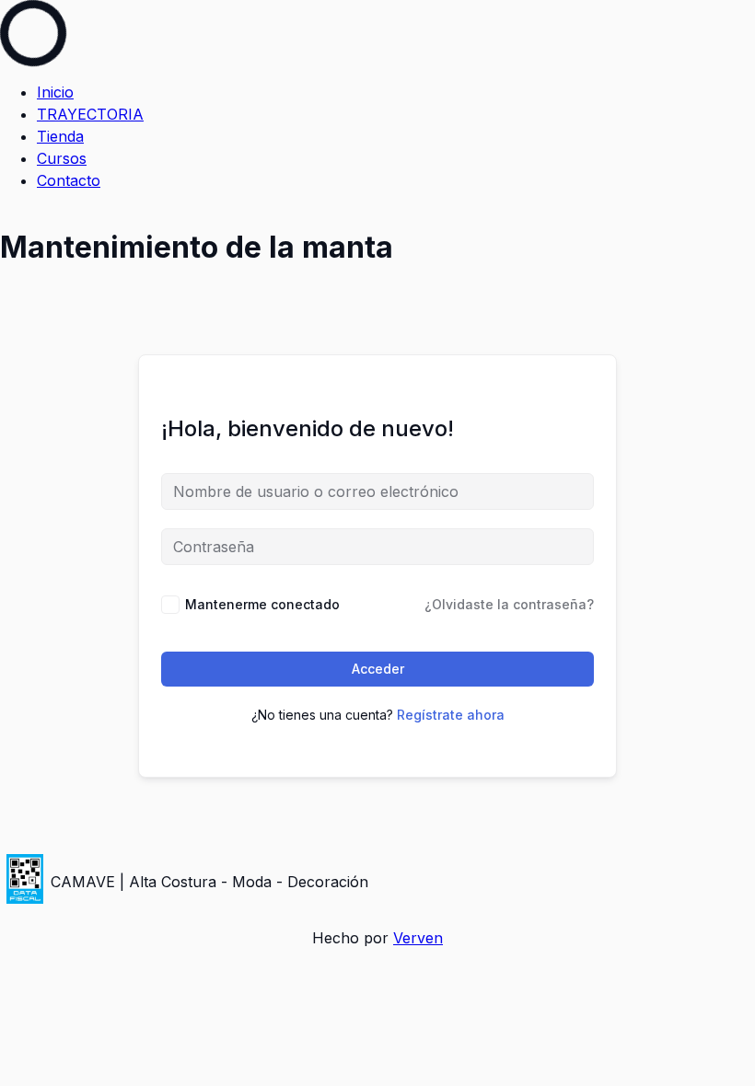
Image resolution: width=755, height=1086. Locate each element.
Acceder (378, 668)
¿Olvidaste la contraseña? (509, 604)
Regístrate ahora (451, 714)
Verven (418, 938)
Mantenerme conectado (262, 604)
